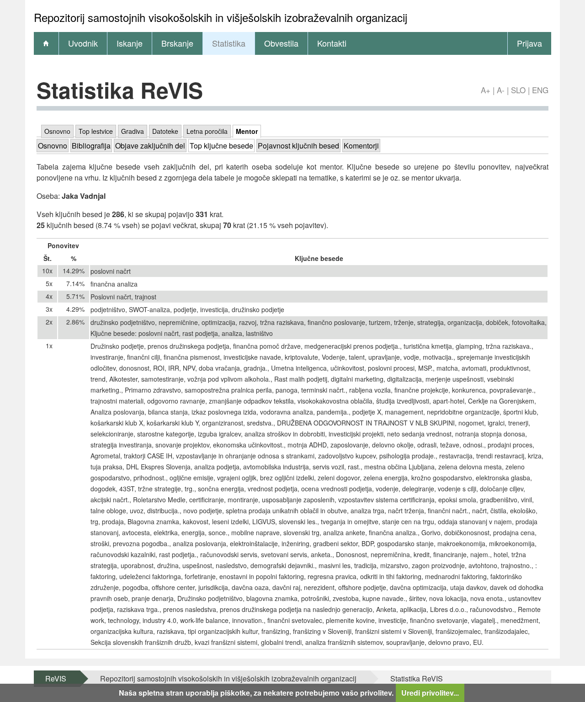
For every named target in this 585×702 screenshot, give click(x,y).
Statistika (228, 43)
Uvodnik (83, 43)
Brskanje (177, 43)
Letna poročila (207, 131)
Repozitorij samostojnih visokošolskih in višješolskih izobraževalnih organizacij (228, 678)
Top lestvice (96, 131)
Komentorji (361, 145)
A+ (485, 90)
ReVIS (55, 678)
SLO (518, 90)
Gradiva (132, 131)
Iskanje (130, 43)
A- (501, 90)
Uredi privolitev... (430, 692)
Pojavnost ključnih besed (298, 145)
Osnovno (57, 131)
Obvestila (281, 43)
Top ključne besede (221, 145)
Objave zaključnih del (150, 145)
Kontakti (331, 43)
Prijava (529, 43)
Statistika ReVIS (416, 678)
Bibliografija (91, 145)
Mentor (247, 131)
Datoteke (165, 131)
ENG (540, 90)
